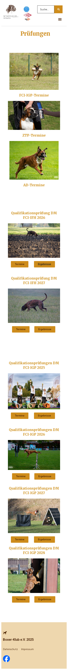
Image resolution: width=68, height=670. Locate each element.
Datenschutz (10, 649)
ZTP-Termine (34, 135)
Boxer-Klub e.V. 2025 (18, 640)
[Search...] (58, 9)
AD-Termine (34, 185)
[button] (60, 19)
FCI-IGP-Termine (34, 95)
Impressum (27, 649)
